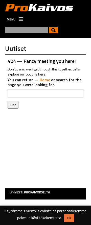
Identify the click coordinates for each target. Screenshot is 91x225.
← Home (42, 80)
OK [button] (69, 217)
